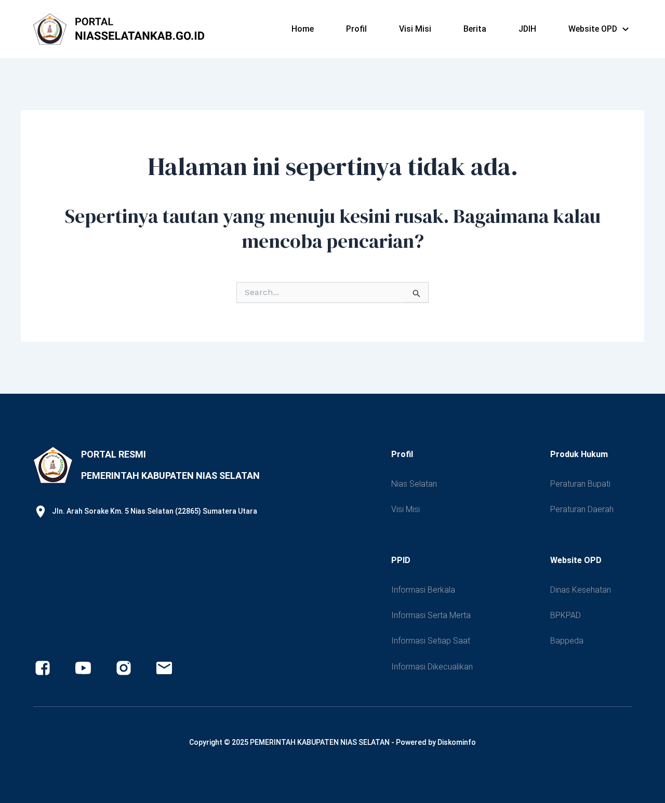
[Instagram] (123, 668)
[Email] (164, 668)
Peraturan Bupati (580, 484)
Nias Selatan (414, 484)
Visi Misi (415, 29)
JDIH (527, 29)
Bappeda (566, 641)
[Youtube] (83, 668)
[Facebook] (42, 668)
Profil (356, 29)
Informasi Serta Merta (431, 615)
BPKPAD (565, 615)
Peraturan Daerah (582, 509)
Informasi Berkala (423, 590)
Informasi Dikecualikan (432, 667)
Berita (474, 29)
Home (302, 29)
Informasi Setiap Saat (430, 641)
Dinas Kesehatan (580, 590)
